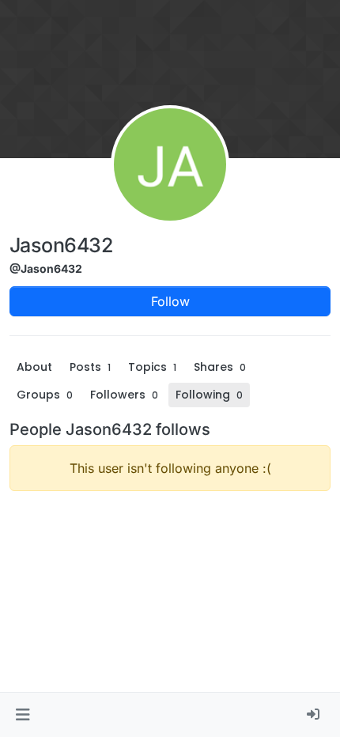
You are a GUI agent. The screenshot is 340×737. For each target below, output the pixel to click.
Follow (170, 301)
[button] (22, 715)
